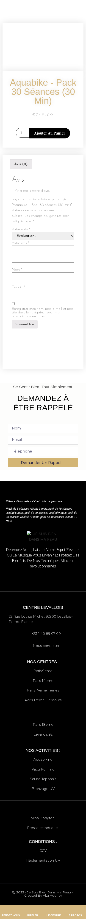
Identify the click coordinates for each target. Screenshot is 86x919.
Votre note (21, 229)
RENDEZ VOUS (11, 915)
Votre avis (20, 243)
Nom (17, 270)
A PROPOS (75, 915)
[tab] (21, 164)
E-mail (18, 287)
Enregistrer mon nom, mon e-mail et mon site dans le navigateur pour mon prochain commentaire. (43, 312)
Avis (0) (21, 164)
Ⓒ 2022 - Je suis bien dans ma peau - (43, 893)
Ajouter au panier (49, 133)
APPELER (32, 915)
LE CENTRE (54, 915)
